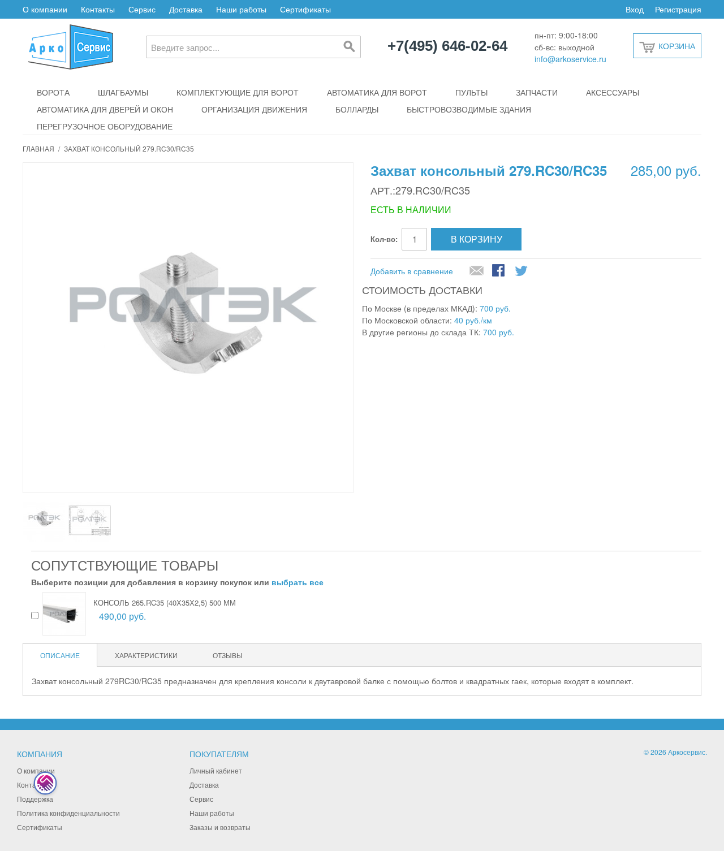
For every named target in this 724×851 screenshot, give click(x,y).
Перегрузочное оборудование (105, 126)
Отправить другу (476, 271)
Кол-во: (384, 239)
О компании (45, 9)
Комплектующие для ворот (237, 92)
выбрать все (298, 582)
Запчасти (537, 92)
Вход (635, 9)
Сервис (142, 9)
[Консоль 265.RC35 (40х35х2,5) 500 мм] (64, 614)
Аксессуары (612, 92)
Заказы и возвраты (220, 827)
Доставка (185, 9)
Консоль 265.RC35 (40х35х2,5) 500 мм (164, 602)
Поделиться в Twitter (522, 271)
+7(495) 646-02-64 (447, 46)
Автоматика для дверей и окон (105, 109)
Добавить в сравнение (411, 271)
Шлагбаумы (123, 92)
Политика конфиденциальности (68, 813)
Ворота (53, 92)
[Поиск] (349, 47)
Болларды (356, 109)
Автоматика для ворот (377, 92)
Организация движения (254, 109)
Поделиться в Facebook (499, 271)
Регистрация (678, 9)
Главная (38, 148)
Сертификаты (305, 9)
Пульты (471, 92)
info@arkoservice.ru (570, 58)
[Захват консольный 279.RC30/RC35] (44, 520)
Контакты (98, 9)
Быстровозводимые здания (469, 109)
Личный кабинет (215, 770)
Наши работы (241, 9)
